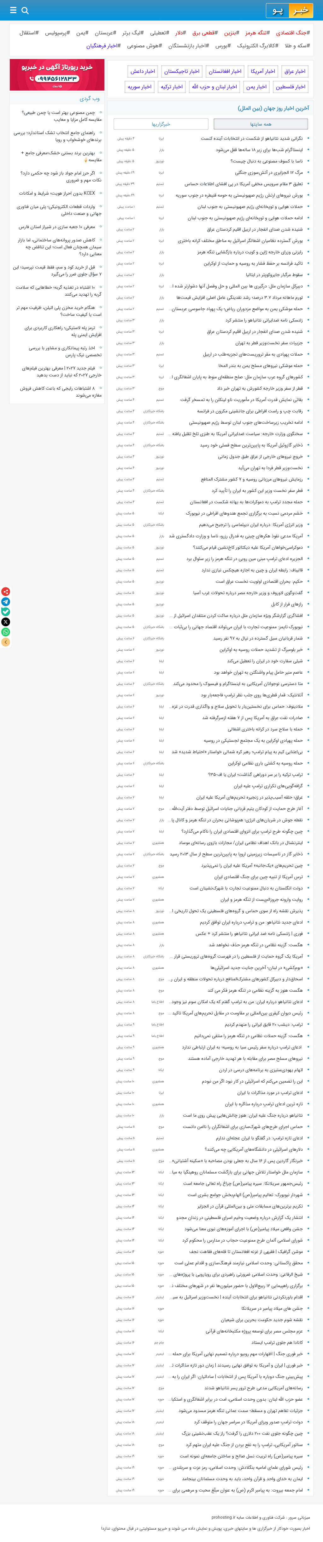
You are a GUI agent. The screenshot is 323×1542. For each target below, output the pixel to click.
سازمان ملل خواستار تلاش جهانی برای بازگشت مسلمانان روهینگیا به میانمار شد (230, 1172)
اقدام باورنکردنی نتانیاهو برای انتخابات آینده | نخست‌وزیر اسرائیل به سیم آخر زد (230, 1297)
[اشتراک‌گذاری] (6, 592)
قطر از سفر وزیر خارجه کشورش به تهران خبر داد (260, 388)
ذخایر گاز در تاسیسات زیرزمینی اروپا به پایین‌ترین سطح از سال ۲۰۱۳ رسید (236, 854)
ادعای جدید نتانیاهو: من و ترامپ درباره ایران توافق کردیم (251, 922)
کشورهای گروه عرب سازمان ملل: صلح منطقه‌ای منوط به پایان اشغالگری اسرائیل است (226, 377)
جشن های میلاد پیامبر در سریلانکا (272, 1308)
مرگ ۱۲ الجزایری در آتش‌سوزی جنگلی (269, 172)
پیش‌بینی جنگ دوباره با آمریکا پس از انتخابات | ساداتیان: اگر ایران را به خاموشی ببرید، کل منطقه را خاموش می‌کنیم (198, 1376)
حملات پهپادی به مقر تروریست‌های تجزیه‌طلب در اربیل (253, 354)
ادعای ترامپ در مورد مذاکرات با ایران (270, 1092)
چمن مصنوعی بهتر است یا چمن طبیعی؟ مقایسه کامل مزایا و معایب (61, 116)
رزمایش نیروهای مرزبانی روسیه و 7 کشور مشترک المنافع (252, 479)
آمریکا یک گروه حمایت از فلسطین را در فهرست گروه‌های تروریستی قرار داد (235, 956)
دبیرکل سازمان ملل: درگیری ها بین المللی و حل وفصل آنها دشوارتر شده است (234, 286)
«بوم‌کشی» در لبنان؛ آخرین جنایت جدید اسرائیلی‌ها (256, 967)
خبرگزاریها (161, 124)
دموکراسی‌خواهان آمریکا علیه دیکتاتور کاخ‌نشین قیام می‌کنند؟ (248, 547)
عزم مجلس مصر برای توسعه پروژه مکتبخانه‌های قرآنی (254, 1331)
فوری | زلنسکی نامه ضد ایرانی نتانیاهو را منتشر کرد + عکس (249, 933)
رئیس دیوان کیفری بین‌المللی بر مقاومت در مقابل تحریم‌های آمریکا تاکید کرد (234, 1013)
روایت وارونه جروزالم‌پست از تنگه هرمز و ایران (261, 899)
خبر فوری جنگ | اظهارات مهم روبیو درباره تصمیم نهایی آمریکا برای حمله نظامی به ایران (224, 1353)
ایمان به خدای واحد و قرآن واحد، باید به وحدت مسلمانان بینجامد (242, 1478)
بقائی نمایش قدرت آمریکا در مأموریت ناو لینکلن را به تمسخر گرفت (241, 399)
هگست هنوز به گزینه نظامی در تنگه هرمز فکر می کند (255, 990)
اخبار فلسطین (290, 87)
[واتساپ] (6, 632)
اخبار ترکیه (172, 87)
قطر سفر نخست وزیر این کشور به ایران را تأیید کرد (257, 490)
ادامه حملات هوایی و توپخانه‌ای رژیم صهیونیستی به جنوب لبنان (245, 218)
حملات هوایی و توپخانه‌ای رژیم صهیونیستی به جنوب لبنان (250, 206)
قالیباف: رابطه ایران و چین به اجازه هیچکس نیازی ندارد (252, 570)
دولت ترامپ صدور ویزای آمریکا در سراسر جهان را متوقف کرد (248, 1422)
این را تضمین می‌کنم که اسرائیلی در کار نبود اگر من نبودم (252, 1081)
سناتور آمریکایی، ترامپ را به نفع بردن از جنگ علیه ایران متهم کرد (244, 1444)
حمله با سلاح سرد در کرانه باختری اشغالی (265, 729)
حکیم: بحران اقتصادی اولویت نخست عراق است (259, 581)
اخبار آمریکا (263, 71)
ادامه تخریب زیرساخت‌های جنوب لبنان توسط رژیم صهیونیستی (246, 422)
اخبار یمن (256, 87)
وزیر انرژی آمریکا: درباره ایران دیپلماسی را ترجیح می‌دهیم (251, 524)
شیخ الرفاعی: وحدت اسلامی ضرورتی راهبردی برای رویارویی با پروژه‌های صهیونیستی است (222, 1274)
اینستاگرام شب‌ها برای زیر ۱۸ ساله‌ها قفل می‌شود (259, 149)
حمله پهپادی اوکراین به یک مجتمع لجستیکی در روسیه (253, 740)
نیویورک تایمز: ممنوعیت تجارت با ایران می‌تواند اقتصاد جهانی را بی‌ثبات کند (235, 626)
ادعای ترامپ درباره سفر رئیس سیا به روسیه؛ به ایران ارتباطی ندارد (242, 1047)
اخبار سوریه (139, 87)
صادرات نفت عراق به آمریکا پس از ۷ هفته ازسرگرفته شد (252, 717)
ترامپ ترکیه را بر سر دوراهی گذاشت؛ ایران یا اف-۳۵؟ (255, 774)
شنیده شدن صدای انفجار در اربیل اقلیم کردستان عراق (255, 229)
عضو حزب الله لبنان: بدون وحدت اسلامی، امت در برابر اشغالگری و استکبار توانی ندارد (226, 1399)
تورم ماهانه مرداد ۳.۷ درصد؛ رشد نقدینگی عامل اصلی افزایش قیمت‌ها (239, 297)
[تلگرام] (6, 602)
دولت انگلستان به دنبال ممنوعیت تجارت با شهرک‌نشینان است (246, 888)
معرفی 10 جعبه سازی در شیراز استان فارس (57, 226)
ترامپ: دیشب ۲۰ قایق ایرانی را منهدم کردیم (264, 1024)
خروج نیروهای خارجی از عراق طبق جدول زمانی (260, 456)
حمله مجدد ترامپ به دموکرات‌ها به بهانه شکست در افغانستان (246, 502)
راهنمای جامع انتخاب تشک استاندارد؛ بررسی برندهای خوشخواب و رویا (57, 136)
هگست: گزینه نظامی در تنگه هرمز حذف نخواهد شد (256, 945)
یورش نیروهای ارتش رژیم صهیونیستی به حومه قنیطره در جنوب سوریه (239, 195)
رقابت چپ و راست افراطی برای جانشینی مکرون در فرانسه (250, 411)
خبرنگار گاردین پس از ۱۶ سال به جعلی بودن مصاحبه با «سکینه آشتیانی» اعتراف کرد (228, 1160)
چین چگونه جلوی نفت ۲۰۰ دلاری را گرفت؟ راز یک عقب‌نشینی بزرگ (242, 1433)
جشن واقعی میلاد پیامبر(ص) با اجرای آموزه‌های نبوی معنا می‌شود (244, 1229)
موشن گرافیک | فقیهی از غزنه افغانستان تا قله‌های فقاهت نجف (246, 1251)
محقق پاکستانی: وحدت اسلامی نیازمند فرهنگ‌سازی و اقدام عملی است (238, 1263)
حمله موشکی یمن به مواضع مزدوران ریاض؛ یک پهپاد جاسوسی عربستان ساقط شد (228, 308)
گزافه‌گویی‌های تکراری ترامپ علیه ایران (268, 786)
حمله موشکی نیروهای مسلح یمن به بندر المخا (260, 365)
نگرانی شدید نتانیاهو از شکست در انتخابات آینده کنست (252, 138)
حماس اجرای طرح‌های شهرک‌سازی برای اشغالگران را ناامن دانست (243, 1126)
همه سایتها (261, 124)
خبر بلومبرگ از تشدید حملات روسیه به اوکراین (261, 649)
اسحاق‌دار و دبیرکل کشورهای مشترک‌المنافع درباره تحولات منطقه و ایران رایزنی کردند (227, 979)
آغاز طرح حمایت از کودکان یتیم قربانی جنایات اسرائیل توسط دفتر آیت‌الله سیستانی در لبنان (221, 808)
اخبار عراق (295, 71)
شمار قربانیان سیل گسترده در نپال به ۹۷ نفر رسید (258, 638)
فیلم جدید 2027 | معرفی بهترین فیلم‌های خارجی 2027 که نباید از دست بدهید (61, 372)
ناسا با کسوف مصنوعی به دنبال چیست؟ (267, 161)
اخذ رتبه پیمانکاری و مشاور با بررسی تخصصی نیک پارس (65, 351)
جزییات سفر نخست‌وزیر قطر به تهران (269, 343)
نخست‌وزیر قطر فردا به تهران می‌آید (270, 467)
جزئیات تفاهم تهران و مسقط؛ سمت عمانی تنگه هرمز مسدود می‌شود (241, 1410)
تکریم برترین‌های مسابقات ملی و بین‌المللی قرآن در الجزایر (250, 1206)
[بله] (6, 612)
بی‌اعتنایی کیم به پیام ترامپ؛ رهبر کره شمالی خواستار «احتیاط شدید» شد (237, 751)
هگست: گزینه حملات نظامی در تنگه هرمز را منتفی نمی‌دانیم (248, 1035)
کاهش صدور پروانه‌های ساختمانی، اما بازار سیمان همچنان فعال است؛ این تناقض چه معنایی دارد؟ (59, 247)
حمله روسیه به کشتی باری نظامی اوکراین (265, 763)
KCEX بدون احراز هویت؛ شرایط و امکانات (57, 193)
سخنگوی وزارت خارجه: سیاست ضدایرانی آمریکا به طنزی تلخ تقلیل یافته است (232, 433)
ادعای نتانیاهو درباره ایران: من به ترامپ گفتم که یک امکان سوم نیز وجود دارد (233, 1001)
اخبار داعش (143, 71)
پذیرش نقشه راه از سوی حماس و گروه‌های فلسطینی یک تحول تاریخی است (233, 910)
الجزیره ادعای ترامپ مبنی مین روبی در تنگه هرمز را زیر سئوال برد (244, 558)
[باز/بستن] (6, 642)
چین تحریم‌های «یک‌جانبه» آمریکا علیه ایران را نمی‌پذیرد (252, 865)
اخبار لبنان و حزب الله (214, 87)
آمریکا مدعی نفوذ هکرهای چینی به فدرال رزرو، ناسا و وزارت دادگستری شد (236, 536)
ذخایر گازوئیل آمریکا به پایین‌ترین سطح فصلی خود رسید (251, 445)
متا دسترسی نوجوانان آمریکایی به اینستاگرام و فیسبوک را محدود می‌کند (238, 683)
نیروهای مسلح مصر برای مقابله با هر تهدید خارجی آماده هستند (245, 1058)
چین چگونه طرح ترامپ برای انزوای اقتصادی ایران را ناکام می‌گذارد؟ (242, 831)
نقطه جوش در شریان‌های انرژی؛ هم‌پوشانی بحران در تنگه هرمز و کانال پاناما (234, 820)
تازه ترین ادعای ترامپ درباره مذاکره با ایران (264, 1104)
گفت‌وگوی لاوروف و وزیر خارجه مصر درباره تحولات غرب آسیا (248, 592)
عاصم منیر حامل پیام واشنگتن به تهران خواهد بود (258, 672)
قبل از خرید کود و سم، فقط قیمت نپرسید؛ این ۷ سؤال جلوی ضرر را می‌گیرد (57, 271)
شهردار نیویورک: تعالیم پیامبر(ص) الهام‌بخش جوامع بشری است (245, 1194)
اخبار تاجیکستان (181, 71)
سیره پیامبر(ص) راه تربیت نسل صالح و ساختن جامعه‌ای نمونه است (241, 1456)
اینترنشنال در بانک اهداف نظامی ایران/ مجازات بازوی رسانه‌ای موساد (241, 842)
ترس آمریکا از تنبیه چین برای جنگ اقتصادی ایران (258, 876)
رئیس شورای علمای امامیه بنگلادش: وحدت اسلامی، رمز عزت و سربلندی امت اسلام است (223, 1467)
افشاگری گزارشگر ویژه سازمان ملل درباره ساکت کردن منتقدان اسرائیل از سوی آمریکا (227, 615)
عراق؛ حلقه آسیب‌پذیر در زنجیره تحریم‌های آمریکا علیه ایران (249, 797)
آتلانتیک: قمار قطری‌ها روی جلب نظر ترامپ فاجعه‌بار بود (252, 695)
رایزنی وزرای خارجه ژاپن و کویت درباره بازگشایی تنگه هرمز (250, 252)
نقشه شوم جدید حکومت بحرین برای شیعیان (262, 1319)
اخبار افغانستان (225, 71)
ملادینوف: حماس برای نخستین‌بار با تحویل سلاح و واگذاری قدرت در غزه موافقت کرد (226, 706)
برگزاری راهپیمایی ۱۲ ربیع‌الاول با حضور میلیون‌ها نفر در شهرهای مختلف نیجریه (232, 1285)
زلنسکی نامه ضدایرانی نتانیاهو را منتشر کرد (264, 320)
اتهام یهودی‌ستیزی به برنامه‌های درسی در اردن (261, 1069)
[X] (6, 622)
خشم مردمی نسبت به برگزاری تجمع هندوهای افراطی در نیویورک (244, 513)
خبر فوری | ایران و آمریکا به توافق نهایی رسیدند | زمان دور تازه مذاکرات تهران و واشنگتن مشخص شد (211, 1365)
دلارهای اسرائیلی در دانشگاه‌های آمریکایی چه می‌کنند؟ (254, 1149)
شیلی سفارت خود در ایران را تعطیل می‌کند (265, 661)
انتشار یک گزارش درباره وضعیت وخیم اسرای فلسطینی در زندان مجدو (239, 1217)
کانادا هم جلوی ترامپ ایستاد (277, 1342)
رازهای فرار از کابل (287, 604)
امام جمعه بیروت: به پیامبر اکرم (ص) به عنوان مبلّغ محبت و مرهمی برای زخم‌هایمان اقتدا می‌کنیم (215, 1490)
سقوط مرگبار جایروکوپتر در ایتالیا (274, 274)
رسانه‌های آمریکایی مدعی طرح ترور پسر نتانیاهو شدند (253, 1388)
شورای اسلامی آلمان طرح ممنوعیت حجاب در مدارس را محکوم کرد (242, 1240)
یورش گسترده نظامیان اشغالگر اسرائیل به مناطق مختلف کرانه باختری (240, 240)
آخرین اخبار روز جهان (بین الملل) (273, 108)
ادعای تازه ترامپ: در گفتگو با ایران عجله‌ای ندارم (259, 1138)
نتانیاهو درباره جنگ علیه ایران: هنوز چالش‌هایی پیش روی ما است (243, 1115)
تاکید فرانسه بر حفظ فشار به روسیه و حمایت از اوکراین (253, 263)
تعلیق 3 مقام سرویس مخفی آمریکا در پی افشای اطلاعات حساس (244, 183)
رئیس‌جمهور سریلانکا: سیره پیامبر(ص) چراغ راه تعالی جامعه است (243, 1183)
